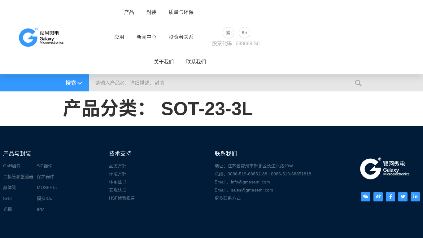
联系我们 (196, 62)
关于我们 (164, 62)
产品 (129, 12)
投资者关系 (181, 37)
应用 (119, 37)
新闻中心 (146, 37)
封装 (151, 12)
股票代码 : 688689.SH (236, 43)
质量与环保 (181, 12)
